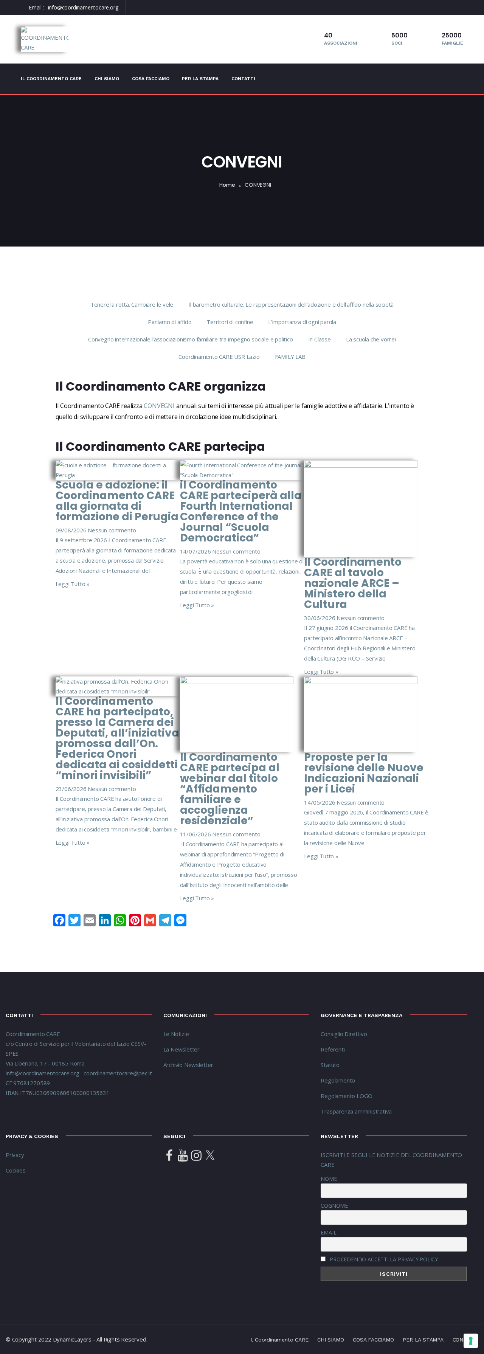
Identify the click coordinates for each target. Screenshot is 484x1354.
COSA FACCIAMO (150, 78)
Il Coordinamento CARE (51, 78)
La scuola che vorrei (371, 339)
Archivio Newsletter (188, 1065)
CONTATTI (243, 78)
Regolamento (338, 1080)
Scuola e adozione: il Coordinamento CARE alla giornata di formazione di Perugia (117, 501)
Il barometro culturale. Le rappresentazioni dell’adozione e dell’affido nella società (291, 304)
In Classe (319, 339)
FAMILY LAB (290, 356)
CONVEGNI (159, 406)
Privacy (15, 1155)
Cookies (16, 1170)
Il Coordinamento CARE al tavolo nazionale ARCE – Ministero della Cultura (353, 583)
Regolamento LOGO (346, 1096)
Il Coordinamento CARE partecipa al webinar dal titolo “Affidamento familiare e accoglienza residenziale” (229, 789)
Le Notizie (176, 1034)
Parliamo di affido (169, 322)
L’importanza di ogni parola (302, 322)
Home (227, 185)
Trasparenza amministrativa (356, 1111)
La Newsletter (181, 1049)
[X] (210, 1156)
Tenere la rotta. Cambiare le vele (131, 304)
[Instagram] (196, 1156)
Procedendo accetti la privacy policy (384, 1259)
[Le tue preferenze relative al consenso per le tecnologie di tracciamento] (471, 1341)
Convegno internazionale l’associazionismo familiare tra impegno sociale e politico (190, 339)
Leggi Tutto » (73, 584)
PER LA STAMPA (200, 78)
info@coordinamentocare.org (83, 7)
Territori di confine (229, 322)
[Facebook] (169, 1156)
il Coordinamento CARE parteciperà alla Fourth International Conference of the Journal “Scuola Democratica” (241, 511)
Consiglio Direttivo (344, 1034)
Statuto (330, 1065)
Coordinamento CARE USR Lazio (218, 356)
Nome (329, 1178)
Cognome (334, 1205)
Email (328, 1232)
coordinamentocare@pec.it (118, 1073)
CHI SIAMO (107, 78)
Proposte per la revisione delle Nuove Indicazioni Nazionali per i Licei (364, 773)
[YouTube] (183, 1156)
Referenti (333, 1049)
